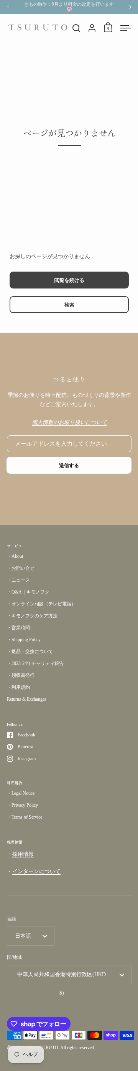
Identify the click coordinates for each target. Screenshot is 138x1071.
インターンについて (36, 871)
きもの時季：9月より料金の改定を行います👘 (69, 7)
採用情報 (23, 854)
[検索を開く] (76, 28)
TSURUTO (47, 1047)
